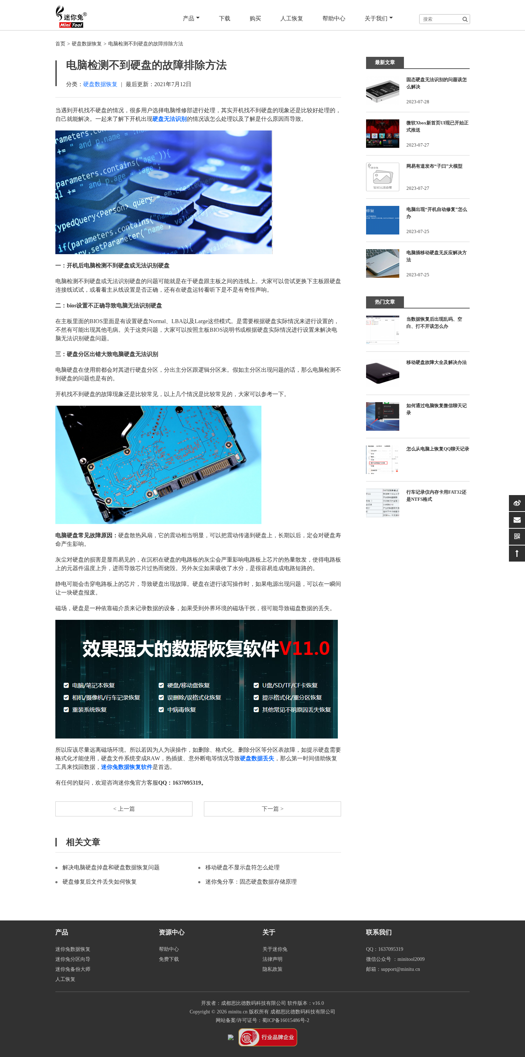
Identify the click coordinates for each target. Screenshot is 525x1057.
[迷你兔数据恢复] (71, 16)
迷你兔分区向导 (72, 959)
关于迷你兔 (275, 949)
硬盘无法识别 (169, 119)
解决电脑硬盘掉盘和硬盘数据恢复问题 (111, 867)
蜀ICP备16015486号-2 (285, 1020)
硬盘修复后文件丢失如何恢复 (99, 882)
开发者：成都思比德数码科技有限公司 (243, 1003)
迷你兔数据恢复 (72, 949)
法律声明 (272, 959)
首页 (60, 43)
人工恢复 (291, 18)
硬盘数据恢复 (87, 43)
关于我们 (376, 18)
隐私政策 (272, 969)
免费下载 (169, 959)
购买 (255, 18)
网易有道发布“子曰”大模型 (434, 166)
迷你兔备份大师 (72, 969)
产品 (188, 18)
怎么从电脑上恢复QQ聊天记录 (437, 448)
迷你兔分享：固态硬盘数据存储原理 (251, 882)
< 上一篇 (124, 809)
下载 (224, 18)
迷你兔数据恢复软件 (126, 767)
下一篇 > (273, 809)
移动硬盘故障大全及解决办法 (436, 362)
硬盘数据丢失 (257, 758)
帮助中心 (333, 18)
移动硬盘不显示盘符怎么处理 (242, 867)
